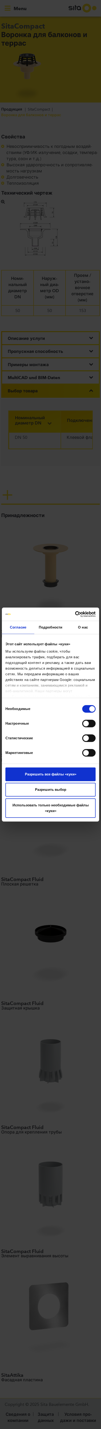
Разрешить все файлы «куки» (50, 774)
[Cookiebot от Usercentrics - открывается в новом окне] (75, 614)
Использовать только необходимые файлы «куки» (50, 808)
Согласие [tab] (18, 627)
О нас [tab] (83, 627)
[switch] (89, 723)
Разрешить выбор (50, 789)
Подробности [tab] (50, 627)
